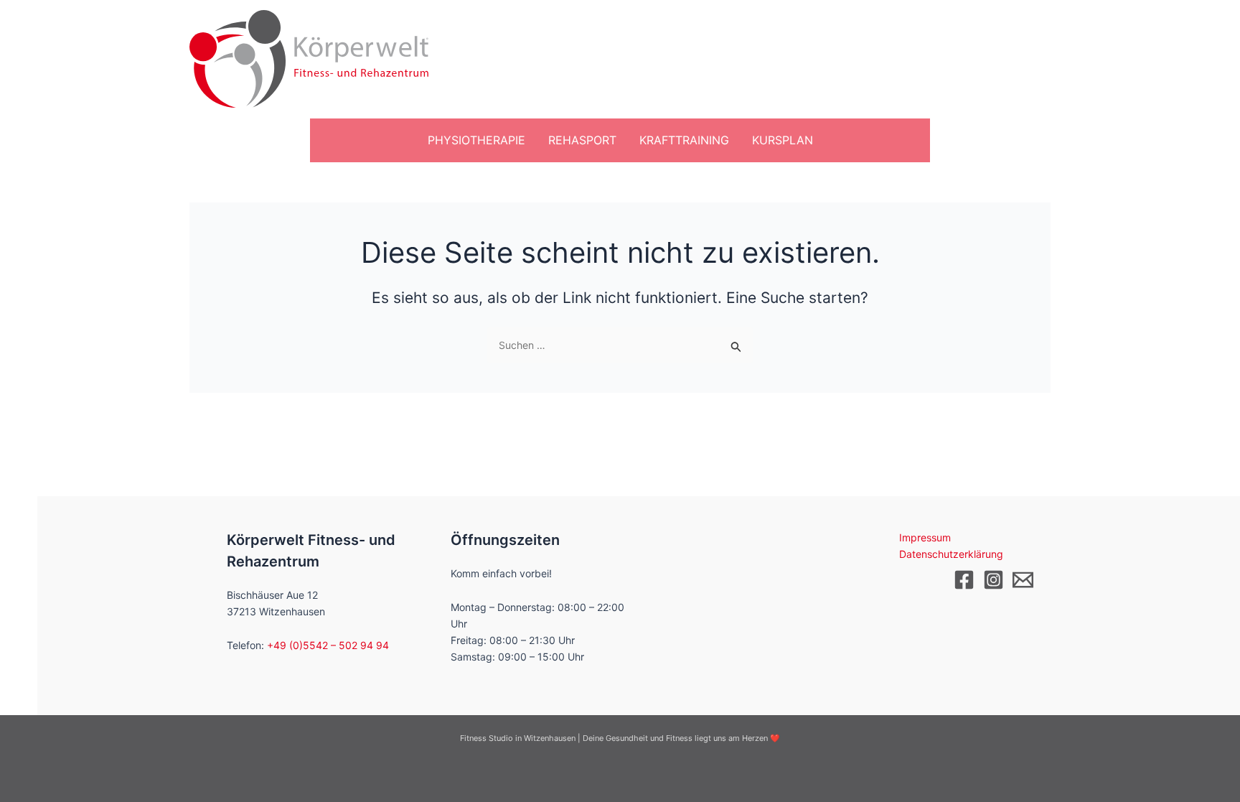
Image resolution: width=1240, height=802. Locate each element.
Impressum (925, 537)
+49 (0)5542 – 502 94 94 (328, 645)
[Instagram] (993, 579)
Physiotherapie (476, 140)
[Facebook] (964, 579)
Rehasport (582, 140)
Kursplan (782, 140)
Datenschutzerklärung (951, 554)
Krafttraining (684, 140)
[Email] (1023, 579)
